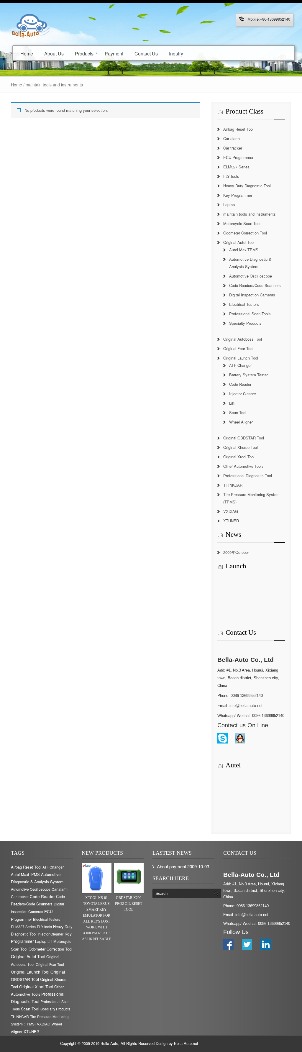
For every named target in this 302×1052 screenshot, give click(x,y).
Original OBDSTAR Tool (243, 438)
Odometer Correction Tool (245, 233)
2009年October (236, 552)
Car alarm (231, 138)
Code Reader (240, 384)
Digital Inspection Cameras (252, 295)
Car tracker (232, 148)
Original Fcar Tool (238, 348)
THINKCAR (232, 485)
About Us (54, 53)
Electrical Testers (244, 304)
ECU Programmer (238, 157)
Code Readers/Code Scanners (255, 285)
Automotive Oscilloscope (250, 276)
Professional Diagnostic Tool (247, 475)
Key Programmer (237, 195)
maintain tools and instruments (249, 214)
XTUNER (231, 520)
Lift (231, 403)
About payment (171, 866)
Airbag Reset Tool (238, 129)
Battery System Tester (248, 375)
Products (84, 53)
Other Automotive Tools (243, 466)
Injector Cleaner (242, 393)
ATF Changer (240, 365)
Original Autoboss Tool (242, 339)
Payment (114, 53)
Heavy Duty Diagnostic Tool (247, 185)
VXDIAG (230, 511)
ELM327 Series (236, 167)
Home (26, 53)
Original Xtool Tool (239, 456)
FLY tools (231, 176)
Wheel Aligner (241, 422)
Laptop (229, 204)
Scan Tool (237, 412)
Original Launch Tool (240, 358)
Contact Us (146, 53)
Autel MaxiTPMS (243, 249)
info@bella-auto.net (245, 705)
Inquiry (176, 53)
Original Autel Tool (239, 242)
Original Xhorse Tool (240, 447)
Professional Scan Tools (250, 313)
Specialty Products (245, 323)
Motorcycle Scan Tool (241, 223)
